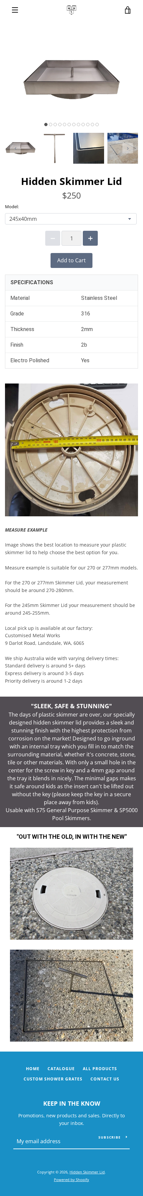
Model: (12, 207)
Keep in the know (71, 1103)
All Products (100, 1068)
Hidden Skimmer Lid (87, 1171)
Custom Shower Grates (53, 1079)
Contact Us (104, 1079)
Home (33, 1068)
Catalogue (61, 1068)
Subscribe (109, 1137)
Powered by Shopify (71, 1179)
